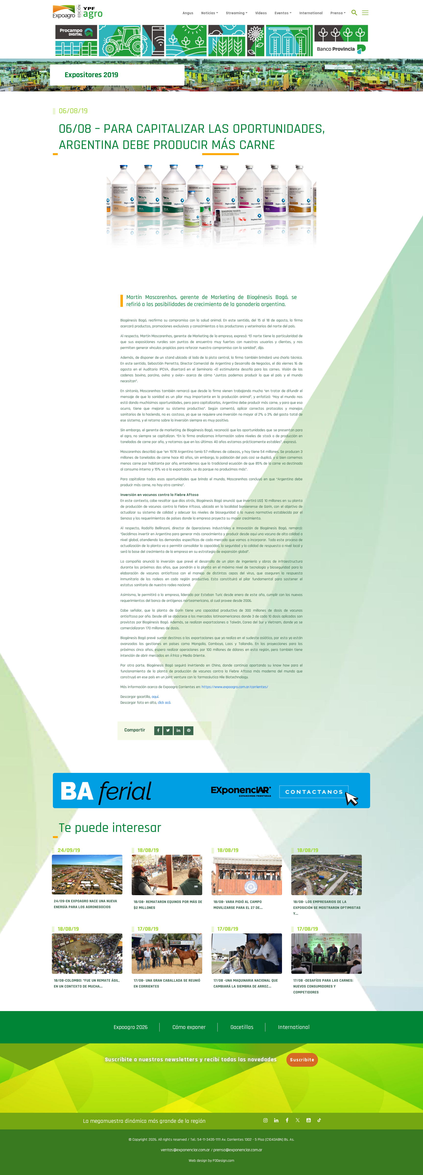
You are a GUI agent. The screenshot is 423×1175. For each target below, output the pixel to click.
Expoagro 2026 (131, 1027)
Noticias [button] (208, 13)
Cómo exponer (189, 1027)
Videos (261, 13)
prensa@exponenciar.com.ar (237, 1150)
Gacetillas (241, 1027)
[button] (158, 730)
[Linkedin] (276, 1120)
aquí (155, 696)
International (311, 13)
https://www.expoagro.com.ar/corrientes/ (235, 687)
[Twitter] (297, 1120)
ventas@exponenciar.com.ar (186, 1150)
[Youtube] (308, 1120)
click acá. (164, 702)
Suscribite (302, 1060)
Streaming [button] (235, 13)
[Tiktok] (319, 1120)
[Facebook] (265, 1120)
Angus (188, 13)
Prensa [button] (336, 13)
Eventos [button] (282, 13)
